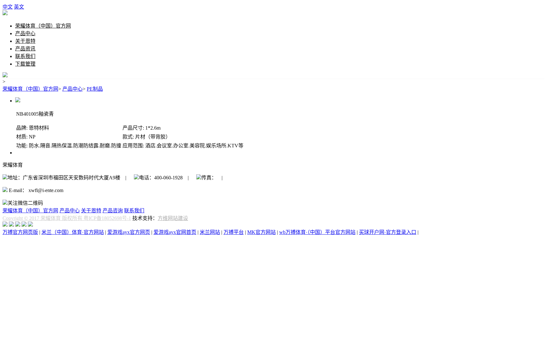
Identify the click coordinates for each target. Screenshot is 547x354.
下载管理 (25, 64)
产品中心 (25, 33)
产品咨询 (113, 210)
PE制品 (95, 89)
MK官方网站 (261, 232)
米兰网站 (210, 232)
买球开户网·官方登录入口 (387, 232)
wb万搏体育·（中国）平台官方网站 (317, 232)
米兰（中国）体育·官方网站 (72, 232)
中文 (8, 7)
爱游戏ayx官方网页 (128, 232)
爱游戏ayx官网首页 (175, 232)
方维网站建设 (173, 218)
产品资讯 (25, 48)
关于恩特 (25, 41)
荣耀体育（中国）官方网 (43, 26)
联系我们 (25, 56)
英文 (19, 7)
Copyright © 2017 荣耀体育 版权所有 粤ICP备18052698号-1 (67, 218)
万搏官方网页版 (20, 232)
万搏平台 (233, 232)
